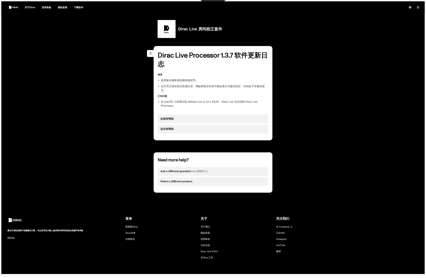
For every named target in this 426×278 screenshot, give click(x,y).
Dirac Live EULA (209, 251)
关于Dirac (30, 7)
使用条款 (46, 7)
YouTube (280, 245)
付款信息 (205, 245)
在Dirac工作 (207, 257)
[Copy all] (150, 53)
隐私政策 (62, 7)
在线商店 (130, 239)
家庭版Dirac (131, 226)
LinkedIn (280, 233)
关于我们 (205, 226)
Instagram (281, 239)
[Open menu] (418, 7)
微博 (278, 251)
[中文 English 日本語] (410, 7)
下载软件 (78, 7)
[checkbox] (213, 118)
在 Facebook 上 (284, 226)
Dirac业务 (130, 233)
